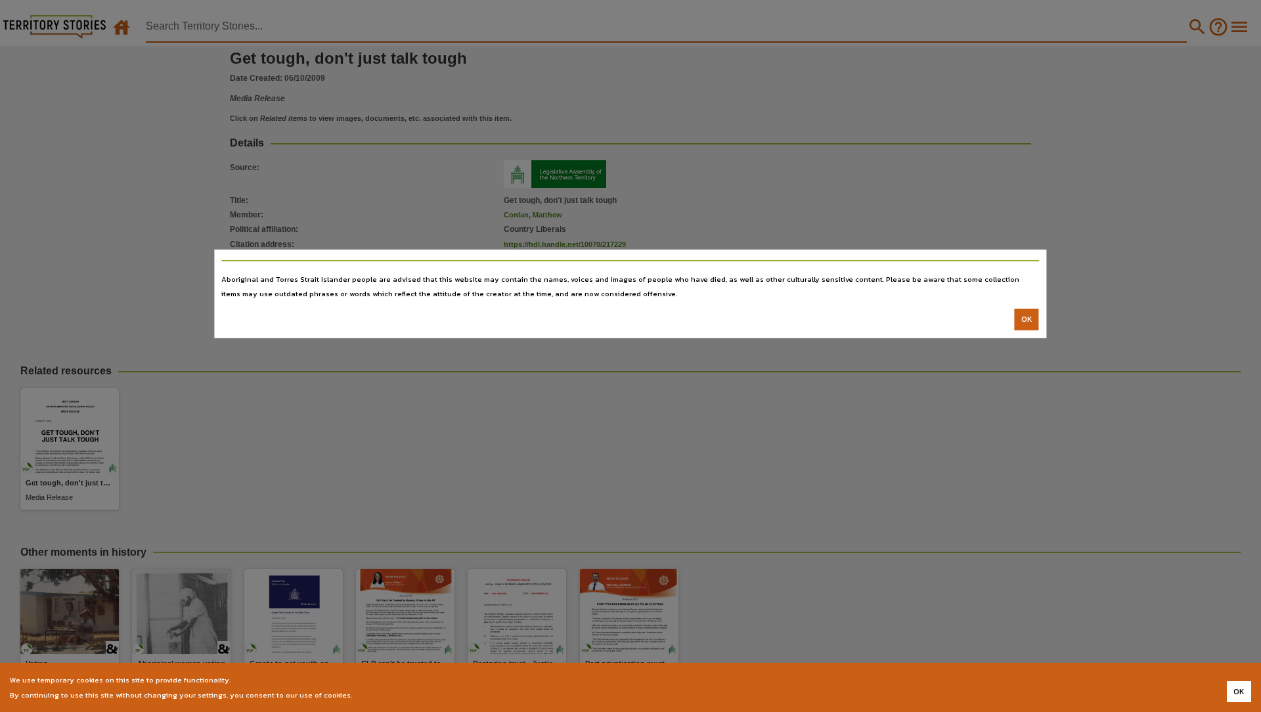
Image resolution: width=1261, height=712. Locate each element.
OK (1026, 319)
